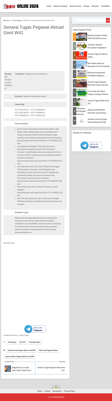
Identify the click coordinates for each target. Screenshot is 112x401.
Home (49, 6)
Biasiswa (95, 6)
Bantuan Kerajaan (60, 6)
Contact (47, 391)
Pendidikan (105, 6)
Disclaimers (57, 391)
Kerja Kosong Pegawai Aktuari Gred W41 (21, 350)
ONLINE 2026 (27, 6)
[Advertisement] (35, 55)
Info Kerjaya (12, 342)
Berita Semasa (75, 6)
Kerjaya (86, 6)
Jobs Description (34, 342)
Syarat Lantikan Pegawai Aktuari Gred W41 (19, 356)
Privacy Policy (69, 391)
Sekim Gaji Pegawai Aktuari (48, 350)
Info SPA (22, 342)
